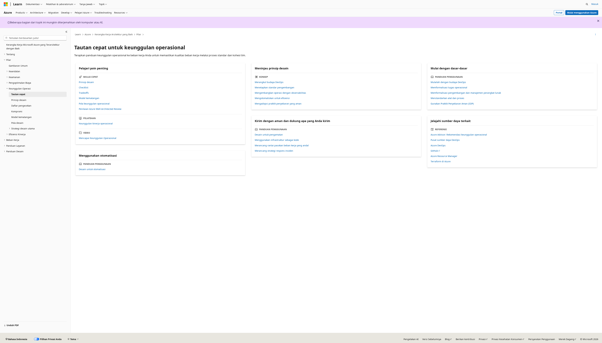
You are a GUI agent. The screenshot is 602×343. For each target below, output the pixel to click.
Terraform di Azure (441, 161)
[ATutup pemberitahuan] (598, 20)
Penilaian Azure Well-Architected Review (100, 109)
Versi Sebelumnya (431, 339)
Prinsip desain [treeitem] (18, 100)
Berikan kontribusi (465, 339)
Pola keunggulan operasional (94, 103)
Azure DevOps (438, 145)
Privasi (482, 339)
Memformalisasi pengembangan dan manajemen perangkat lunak (466, 92)
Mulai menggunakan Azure (582, 12)
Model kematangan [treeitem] (21, 117)
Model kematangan (89, 98)
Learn (78, 34)
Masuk (594, 4)
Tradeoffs (84, 92)
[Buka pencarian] (587, 4)
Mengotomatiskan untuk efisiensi (272, 98)
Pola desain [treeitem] (17, 122)
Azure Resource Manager (444, 156)
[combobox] (35, 37)
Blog (447, 339)
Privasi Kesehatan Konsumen (507, 339)
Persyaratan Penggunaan (541, 339)
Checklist (83, 87)
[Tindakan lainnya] (595, 34)
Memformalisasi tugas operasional (449, 87)
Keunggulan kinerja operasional (96, 123)
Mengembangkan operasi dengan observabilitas (280, 92)
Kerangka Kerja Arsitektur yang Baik (114, 34)
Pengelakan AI (411, 339)
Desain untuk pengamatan (269, 134)
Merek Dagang (566, 339)
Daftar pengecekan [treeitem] (21, 105)
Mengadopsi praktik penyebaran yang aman (278, 103)
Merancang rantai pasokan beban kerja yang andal (282, 145)
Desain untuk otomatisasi (92, 169)
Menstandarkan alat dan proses (447, 98)
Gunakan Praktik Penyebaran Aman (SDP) (452, 103)
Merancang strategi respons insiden (274, 150)
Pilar (138, 34)
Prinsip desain (86, 82)
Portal (559, 12)
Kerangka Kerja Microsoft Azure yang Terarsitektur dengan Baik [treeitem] (33, 46)
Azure (88, 34)
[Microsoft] (6, 4)
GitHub (434, 150)
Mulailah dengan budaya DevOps (448, 82)
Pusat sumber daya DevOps (445, 140)
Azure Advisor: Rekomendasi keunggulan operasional (459, 134)
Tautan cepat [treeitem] (18, 94)
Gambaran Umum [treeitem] (18, 65)
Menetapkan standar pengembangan (274, 87)
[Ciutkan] (66, 31)
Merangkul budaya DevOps (269, 82)
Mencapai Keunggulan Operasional (97, 138)
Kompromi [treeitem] (16, 111)
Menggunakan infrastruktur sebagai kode (277, 140)
